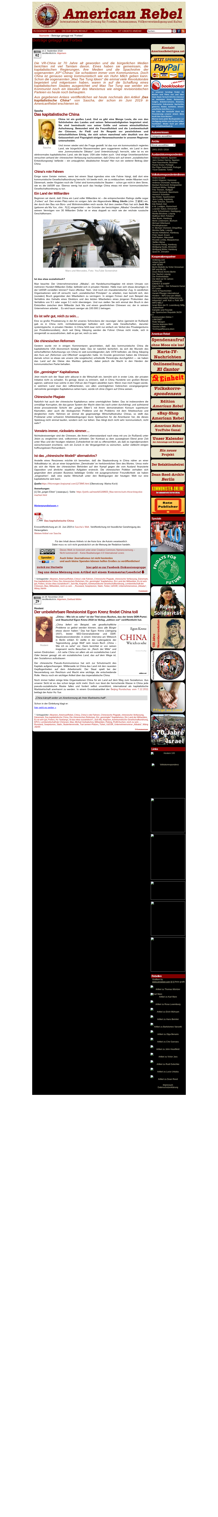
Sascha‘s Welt (82, 527)
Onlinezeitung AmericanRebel (109, 15)
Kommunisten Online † (162, 317)
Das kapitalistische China (46, 581)
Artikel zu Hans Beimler (168, 1019)
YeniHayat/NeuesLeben (163, 329)
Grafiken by (157, 979)
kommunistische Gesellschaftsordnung (106, 583)
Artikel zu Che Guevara (168, 1042)
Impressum (168, 1085)
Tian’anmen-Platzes (89, 724)
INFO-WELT (157, 303)
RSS (183, 31)
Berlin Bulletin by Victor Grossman (168, 267)
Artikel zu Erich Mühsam (168, 1012)
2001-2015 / (158, 149)
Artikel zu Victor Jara (168, 1057)
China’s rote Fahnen (83, 579)
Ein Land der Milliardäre (125, 581)
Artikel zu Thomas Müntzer (168, 989)
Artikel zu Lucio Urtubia (168, 1072)
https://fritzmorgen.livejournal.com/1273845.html (65, 483)
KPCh (37, 722)
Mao (46, 586)
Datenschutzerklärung (168, 1087)
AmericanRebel (66, 579)
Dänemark (143, 579)
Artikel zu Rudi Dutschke (168, 1064)
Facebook (179, 31)
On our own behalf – (77, 31)
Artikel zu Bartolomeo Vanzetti (168, 1027)
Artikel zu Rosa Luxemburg (168, 1004)
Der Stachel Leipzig (161, 274)
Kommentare (141, 729)
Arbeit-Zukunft (158, 262)
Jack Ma (74, 583)
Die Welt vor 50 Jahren (162, 279)
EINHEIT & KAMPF (161, 284)
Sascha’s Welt (158, 326)
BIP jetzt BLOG (159, 269)
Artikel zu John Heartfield (168, 1049)
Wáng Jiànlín (40, 588)
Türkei (107, 586)
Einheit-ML (157, 281)
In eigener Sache (44, 31)
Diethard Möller (74, 599)
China (77, 715)
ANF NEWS (157, 265)
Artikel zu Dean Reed (168, 1079)
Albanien (54, 579)
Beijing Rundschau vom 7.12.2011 (129, 689)
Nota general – (105, 31)
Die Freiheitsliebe (160, 276)
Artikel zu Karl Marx (168, 997)
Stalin (100, 586)
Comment (143, 591)
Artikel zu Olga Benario (168, 1034)
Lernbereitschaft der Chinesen (55, 722)
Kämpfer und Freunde (162, 310)
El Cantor (156, 288)
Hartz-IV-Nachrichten (162, 291)
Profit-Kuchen (119, 722)
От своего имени (129, 31)
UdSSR (114, 586)
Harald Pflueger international (165, 293)
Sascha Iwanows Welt (162, 324)
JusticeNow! (158, 307)
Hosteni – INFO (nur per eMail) (166, 295)
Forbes (41, 583)
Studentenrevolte (71, 724)
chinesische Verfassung (126, 579)
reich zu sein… (67, 586)
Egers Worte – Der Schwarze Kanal (168, 286)
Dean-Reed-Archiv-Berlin (164, 272)
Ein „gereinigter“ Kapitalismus (99, 581)
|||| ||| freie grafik (168, 982)
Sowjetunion (91, 586)
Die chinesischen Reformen (71, 581)
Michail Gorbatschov (84, 722)
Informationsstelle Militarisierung (167, 298)
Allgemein (61, 53)
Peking (109, 722)
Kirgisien (83, 583)
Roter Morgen (158, 322)
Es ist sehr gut (40, 719)
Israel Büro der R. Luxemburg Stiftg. (168, 305)
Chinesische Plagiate (104, 579)
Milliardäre (54, 586)
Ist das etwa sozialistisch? (57, 583)
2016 (166, 149)
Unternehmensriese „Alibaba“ (132, 586)
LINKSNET (157, 319)
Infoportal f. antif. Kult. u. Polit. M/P (167, 300)
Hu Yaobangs (62, 719)
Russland (79, 586)
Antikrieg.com (158, 260)
